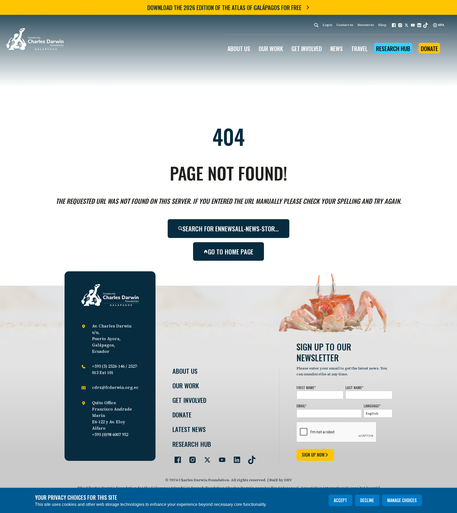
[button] (394, 25)
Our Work (185, 385)
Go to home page (230, 251)
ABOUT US (238, 48)
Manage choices (402, 500)
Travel (359, 48)
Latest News (189, 429)
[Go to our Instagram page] (190, 457)
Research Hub (393, 48)
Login (327, 25)
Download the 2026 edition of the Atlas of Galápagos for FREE (224, 7)
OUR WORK (271, 48)
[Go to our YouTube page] (220, 457)
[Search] (316, 25)
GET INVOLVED (306, 48)
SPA (440, 25)
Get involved (189, 400)
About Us (185, 371)
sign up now (313, 455)
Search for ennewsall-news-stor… (230, 228)
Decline (367, 500)
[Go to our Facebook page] (175, 457)
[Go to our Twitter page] (205, 457)
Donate (429, 48)
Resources (366, 25)
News (336, 48)
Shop (382, 25)
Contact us (344, 25)
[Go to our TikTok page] (249, 457)
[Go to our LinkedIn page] (235, 457)
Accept (340, 500)
